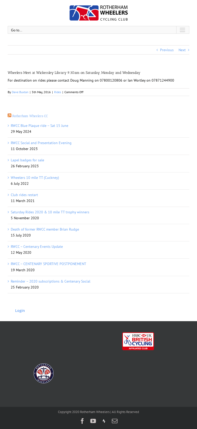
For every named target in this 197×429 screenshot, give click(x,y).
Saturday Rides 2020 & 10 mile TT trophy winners (50, 212)
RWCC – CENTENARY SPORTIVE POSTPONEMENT (48, 263)
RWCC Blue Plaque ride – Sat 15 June (39, 125)
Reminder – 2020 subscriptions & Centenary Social (50, 281)
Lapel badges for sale (27, 160)
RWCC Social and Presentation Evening (41, 143)
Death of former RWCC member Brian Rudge (45, 229)
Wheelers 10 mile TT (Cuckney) (35, 177)
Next (182, 50)
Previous (167, 50)
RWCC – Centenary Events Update (37, 246)
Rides (57, 92)
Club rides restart (24, 194)
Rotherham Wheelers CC (30, 116)
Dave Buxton (20, 92)
